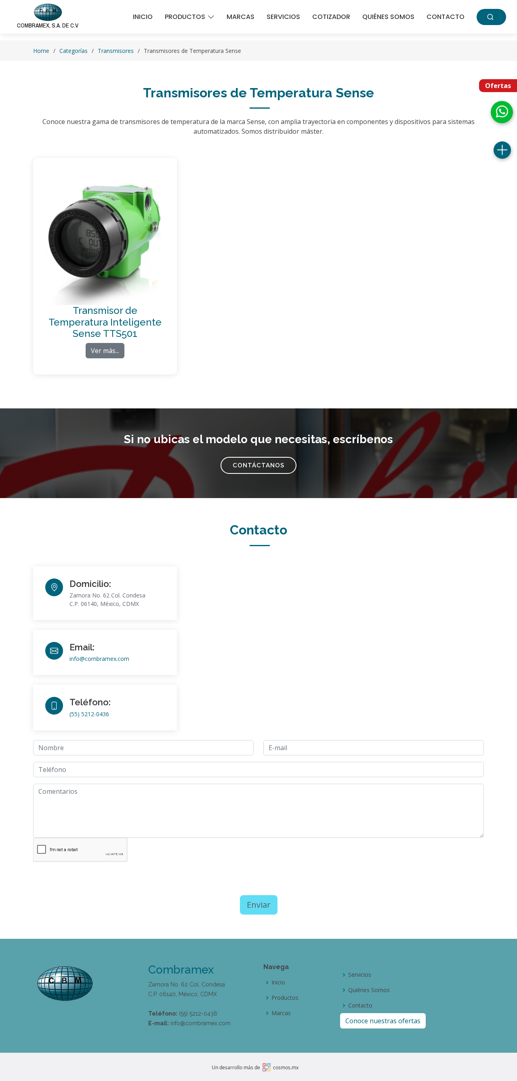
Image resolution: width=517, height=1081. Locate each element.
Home (41, 51)
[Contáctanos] (502, 150)
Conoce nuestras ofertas (382, 1020)
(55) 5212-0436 (89, 714)
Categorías (73, 51)
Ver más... (105, 350)
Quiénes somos (388, 16)
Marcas (240, 16)
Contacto (445, 16)
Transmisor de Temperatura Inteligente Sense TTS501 (105, 322)
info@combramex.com (99, 658)
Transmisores (116, 51)
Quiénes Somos (369, 990)
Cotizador (331, 16)
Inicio (143, 16)
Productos (284, 998)
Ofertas (498, 85)
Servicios (283, 16)
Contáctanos (258, 465)
